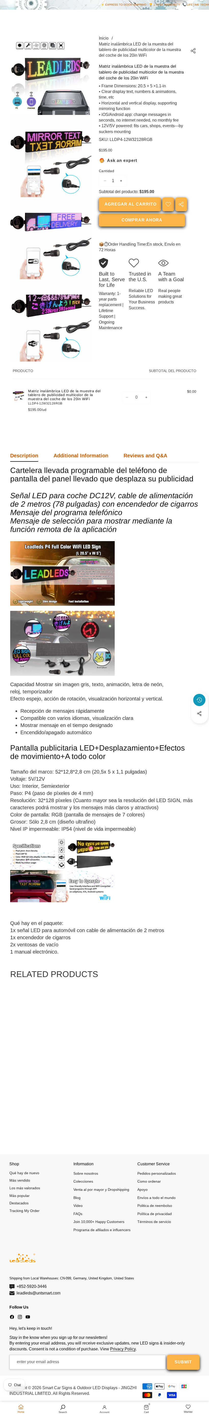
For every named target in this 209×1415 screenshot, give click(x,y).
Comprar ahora (142, 220)
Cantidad (106, 171)
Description (24, 455)
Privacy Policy (123, 1349)
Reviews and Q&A (145, 455)
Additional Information (81, 455)
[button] (199, 727)
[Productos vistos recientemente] (199, 700)
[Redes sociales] (199, 713)
